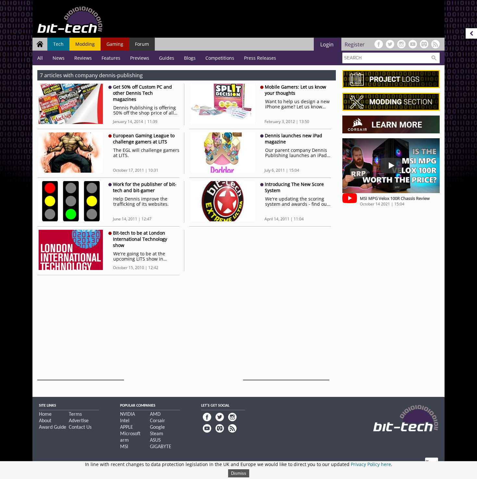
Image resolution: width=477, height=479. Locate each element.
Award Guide (52, 427)
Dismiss (238, 473)
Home (45, 414)
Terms (75, 414)
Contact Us (80, 427)
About (45, 421)
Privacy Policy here (371, 464)
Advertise (79, 421)
